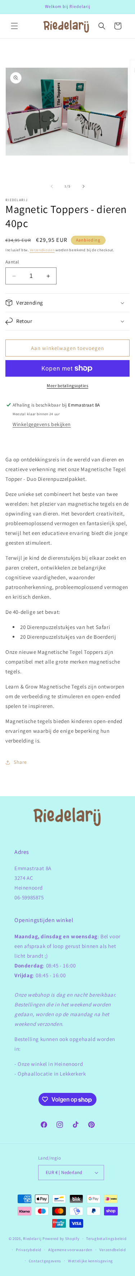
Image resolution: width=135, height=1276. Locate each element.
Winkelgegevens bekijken (42, 424)
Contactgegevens (45, 1260)
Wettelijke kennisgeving (90, 1260)
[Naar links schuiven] (52, 186)
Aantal (12, 262)
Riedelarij (32, 1238)
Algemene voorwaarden (70, 1249)
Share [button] (20, 762)
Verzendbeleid (112, 1249)
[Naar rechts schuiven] (83, 186)
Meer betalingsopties (67, 385)
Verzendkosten (42, 250)
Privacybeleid (28, 1249)
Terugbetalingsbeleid (106, 1238)
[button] (14, 26)
